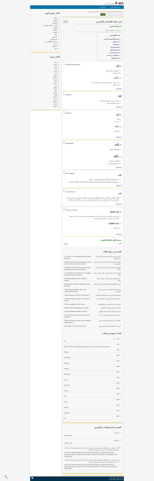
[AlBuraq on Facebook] (32, 478)
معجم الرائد (116, 44)
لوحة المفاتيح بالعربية (115, 7)
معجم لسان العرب (114, 52)
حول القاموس (102, 7)
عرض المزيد (119, 88)
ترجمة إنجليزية (115, 58)
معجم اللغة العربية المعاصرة (111, 39)
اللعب (117, 349)
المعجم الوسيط (115, 47)
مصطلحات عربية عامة (113, 55)
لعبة (118, 338)
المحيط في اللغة (114, 50)
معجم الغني (116, 41)
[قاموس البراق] (119, 3)
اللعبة (117, 399)
